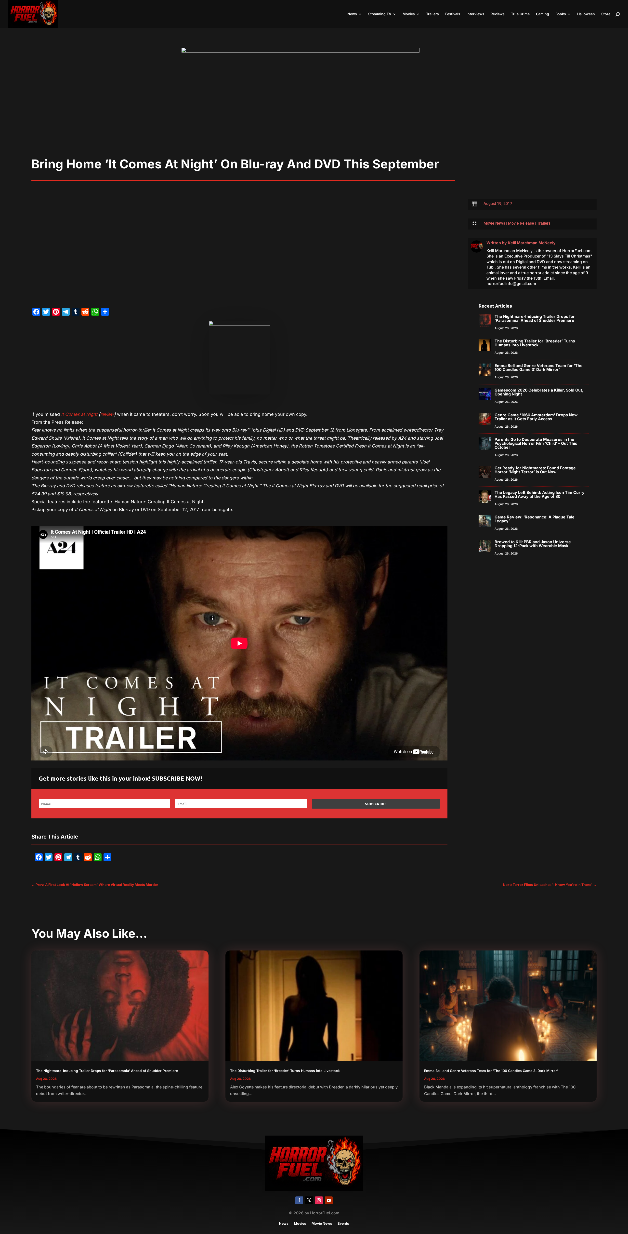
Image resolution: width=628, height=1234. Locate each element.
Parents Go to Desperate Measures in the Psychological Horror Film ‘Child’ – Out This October (536, 443)
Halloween (586, 14)
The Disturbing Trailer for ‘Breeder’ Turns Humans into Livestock (535, 343)
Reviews (498, 14)
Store (605, 14)
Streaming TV (379, 14)
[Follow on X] (309, 1200)
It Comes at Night (79, 414)
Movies (409, 14)
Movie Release (521, 223)
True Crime (520, 14)
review (107, 414)
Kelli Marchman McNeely (532, 242)
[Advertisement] (314, 119)
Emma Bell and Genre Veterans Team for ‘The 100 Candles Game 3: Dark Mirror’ (539, 367)
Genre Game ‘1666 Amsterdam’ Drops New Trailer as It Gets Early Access (536, 416)
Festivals (452, 14)
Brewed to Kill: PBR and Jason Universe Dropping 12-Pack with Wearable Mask (533, 543)
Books (560, 14)
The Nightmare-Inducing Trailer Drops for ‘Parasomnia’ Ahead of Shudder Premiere (535, 318)
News (352, 14)
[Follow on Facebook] (299, 1200)
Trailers (432, 14)
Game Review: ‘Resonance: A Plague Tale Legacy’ (535, 519)
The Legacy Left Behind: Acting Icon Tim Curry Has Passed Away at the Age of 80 (540, 494)
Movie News (494, 223)
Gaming (542, 14)
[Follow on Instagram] (319, 1200)
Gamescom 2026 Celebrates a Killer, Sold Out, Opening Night (539, 392)
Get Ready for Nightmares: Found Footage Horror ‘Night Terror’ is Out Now (535, 469)
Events (343, 1223)
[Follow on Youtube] (329, 1200)
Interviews (475, 14)
